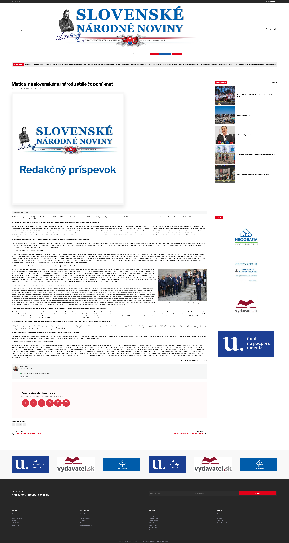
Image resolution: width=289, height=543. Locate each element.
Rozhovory (28, 88)
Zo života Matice (16, 523)
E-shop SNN (154, 54)
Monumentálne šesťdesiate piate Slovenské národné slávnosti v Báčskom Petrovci (51, 64)
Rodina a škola (152, 529)
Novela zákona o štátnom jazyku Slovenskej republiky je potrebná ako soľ (204, 64)
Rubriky (116, 54)
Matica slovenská (143, 54)
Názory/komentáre (85, 518)
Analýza (82, 516)
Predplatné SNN (165, 54)
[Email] (21, 376)
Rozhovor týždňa (153, 518)
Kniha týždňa (152, 523)
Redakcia (124, 54)
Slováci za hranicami (17, 518)
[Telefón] (24, 376)
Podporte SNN (177, 54)
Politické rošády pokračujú (155, 64)
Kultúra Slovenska (154, 520)
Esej (81, 523)
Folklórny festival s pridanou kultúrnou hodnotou (237, 64)
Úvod (110, 54)
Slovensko (14, 514)
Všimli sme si (15, 525)
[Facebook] (27, 376)
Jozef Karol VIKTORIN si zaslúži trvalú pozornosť (120, 64)
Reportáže (83, 520)
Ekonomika (15, 516)
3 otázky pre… (152, 514)
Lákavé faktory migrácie (140, 64)
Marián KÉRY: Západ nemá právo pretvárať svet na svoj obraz (267, 64)
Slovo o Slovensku (85, 514)
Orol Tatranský (153, 527)
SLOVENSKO (246, 200)
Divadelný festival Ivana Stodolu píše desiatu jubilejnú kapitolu (89, 64)
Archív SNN (132, 54)
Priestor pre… (152, 516)
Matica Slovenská (271, 1)
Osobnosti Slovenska (86, 525)
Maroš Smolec (24, 366)
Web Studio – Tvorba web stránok (163, 541)
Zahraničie (14, 520)
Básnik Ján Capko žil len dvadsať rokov (174, 64)
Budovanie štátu (153, 525)
